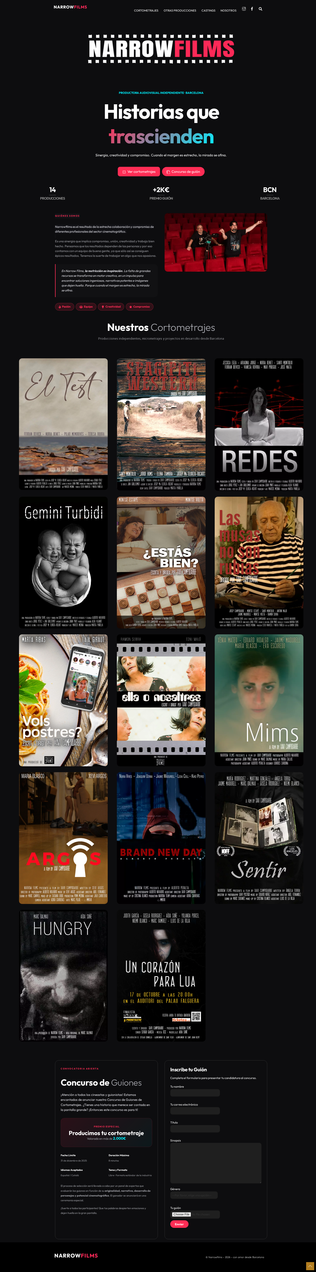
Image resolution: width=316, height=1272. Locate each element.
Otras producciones (180, 10)
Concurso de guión (186, 171)
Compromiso (141, 306)
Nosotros (228, 10)
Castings (208, 10)
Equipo (88, 306)
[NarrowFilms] (70, 8)
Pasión (66, 306)
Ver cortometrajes (141, 171)
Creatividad (113, 306)
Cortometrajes (146, 10)
